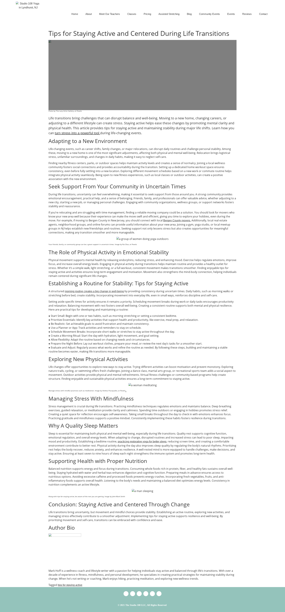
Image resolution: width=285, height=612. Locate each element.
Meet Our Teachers (109, 14)
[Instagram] (152, 593)
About (88, 14)
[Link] (126, 593)
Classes (131, 14)
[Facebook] (145, 593)
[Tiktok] (139, 593)
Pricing (147, 14)
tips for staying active (70, 585)
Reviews (247, 14)
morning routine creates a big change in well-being (94, 291)
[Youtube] (159, 593)
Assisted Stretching (168, 14)
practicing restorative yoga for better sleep (142, 441)
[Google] (132, 593)
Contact (263, 14)
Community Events (209, 14)
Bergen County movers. (177, 220)
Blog (189, 14)
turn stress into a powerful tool (77, 133)
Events (231, 14)
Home (74, 14)
